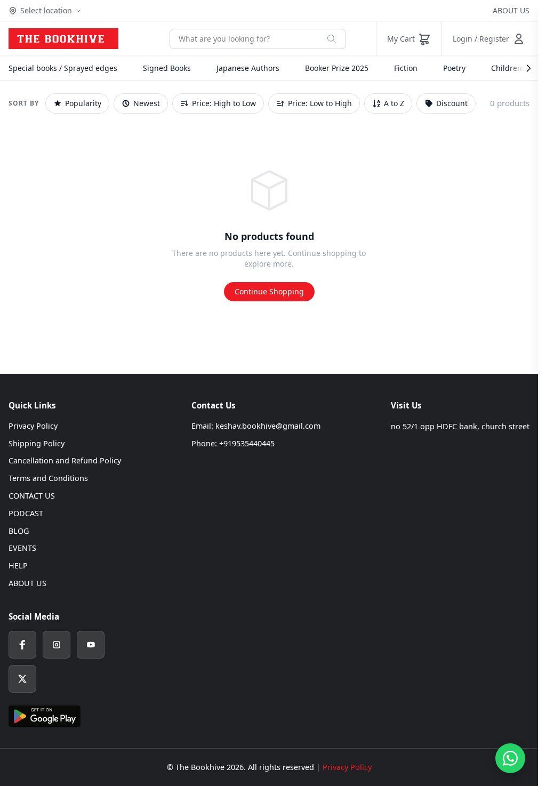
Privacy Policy (33, 426)
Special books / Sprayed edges (63, 68)
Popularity (83, 103)
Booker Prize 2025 (336, 68)
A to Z (394, 103)
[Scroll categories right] (523, 68)
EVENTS (22, 548)
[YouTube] (91, 645)
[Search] (332, 39)
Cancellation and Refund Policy (65, 460)
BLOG (19, 531)
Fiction (405, 68)
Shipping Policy (37, 443)
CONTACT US (32, 496)
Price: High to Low (224, 103)
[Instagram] (56, 645)
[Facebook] (22, 645)
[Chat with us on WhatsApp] (510, 758)
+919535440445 (247, 443)
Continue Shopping (269, 291)
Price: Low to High (320, 103)
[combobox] (244, 39)
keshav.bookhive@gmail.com (267, 426)
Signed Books (167, 68)
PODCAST (26, 513)
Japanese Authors (247, 68)
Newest (146, 103)
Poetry (454, 68)
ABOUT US (511, 10)
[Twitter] (22, 679)
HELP (18, 565)
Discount (452, 103)
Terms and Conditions (48, 478)
